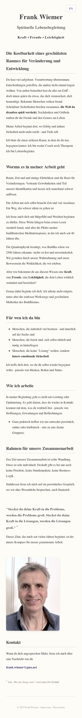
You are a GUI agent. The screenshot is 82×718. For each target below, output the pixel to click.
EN (71, 8)
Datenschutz (59, 707)
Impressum (45, 707)
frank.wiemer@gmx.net (21, 667)
